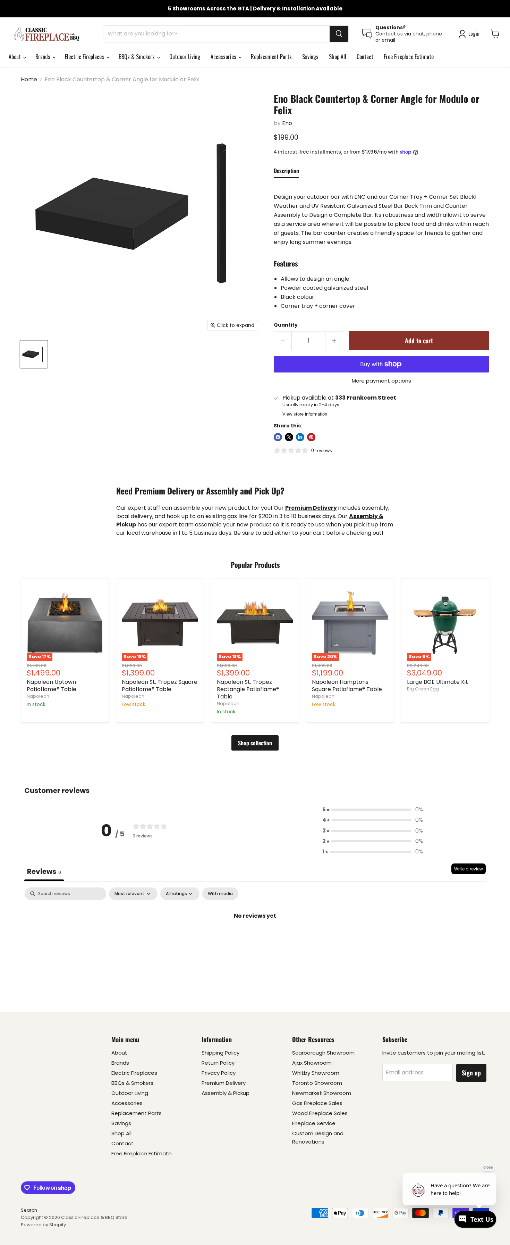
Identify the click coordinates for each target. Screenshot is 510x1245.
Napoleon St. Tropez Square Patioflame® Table (159, 685)
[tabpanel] (255, 939)
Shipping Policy (220, 1052)
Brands (43, 56)
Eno (287, 123)
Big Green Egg (423, 689)
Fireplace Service (313, 1123)
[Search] (339, 34)
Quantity (286, 325)
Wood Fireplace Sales (320, 1113)
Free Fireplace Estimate (409, 56)
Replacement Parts (271, 56)
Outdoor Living (184, 56)
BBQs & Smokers (137, 56)
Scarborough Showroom (323, 1052)
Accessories (224, 56)
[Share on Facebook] (278, 437)
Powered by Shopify (43, 1224)
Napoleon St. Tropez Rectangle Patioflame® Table (248, 689)
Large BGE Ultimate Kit (437, 682)
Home (29, 79)
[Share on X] (289, 437)
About (15, 56)
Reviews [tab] (44, 871)
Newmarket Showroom (321, 1093)
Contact (365, 56)
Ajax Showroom (312, 1062)
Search (29, 1210)
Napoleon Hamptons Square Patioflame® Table (347, 685)
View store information (304, 414)
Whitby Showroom (315, 1072)
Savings (310, 56)
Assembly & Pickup (225, 1093)
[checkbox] (220, 893)
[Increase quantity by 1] (334, 340)
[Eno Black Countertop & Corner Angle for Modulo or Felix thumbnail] (34, 354)
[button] (372, 809)
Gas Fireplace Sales (317, 1103)
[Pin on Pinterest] (311, 437)
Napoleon (38, 696)
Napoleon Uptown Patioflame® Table (51, 685)
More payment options (381, 381)
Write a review (468, 869)
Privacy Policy (219, 1072)
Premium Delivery (224, 1083)
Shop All (337, 56)
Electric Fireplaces (85, 56)
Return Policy (218, 1062)
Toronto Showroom (317, 1083)
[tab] (286, 172)
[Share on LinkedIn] (300, 437)
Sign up (471, 1072)
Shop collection (255, 743)
